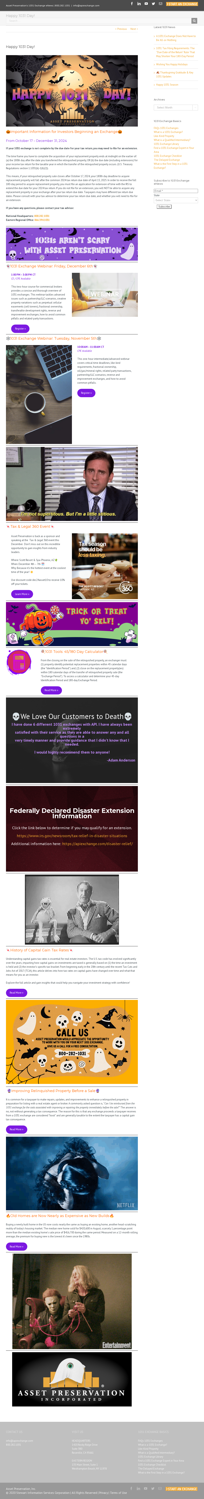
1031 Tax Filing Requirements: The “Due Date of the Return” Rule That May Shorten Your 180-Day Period (175, 52)
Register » (20, 328)
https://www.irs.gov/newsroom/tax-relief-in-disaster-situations (72, 835)
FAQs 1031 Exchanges (166, 128)
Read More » (51, 690)
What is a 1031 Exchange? (168, 132)
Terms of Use (118, 1493)
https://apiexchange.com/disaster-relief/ (97, 843)
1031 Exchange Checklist (168, 156)
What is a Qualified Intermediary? (172, 140)
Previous (122, 29)
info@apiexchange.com (86, 5)
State (157, 195)
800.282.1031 (41, 216)
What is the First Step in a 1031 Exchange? (161, 1472)
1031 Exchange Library (166, 144)
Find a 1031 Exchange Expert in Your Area (161, 1460)
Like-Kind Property (164, 136)
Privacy (103, 1493)
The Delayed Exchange (167, 160)
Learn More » (22, 594)
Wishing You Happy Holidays (172, 64)
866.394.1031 (42, 220)
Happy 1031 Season (167, 84)
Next (133, 29)
